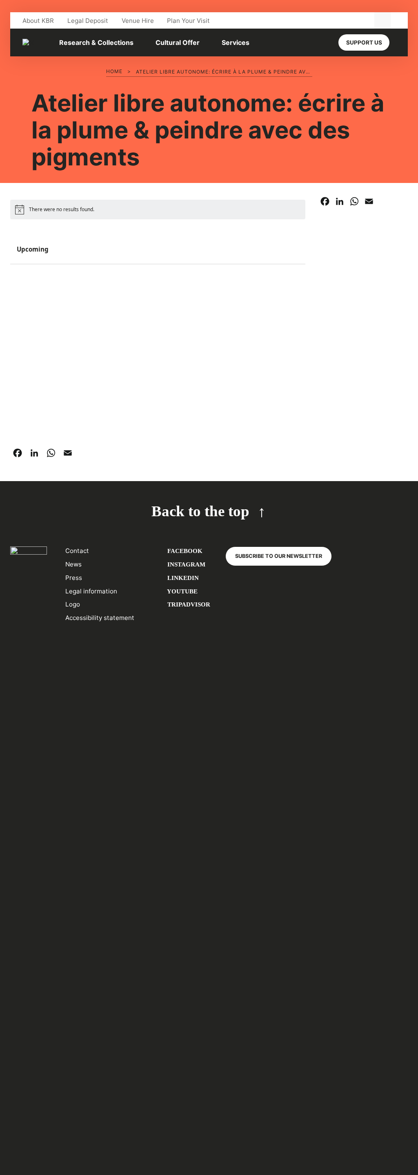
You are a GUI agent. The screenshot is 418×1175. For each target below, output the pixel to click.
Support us (364, 42)
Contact (77, 551)
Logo (72, 604)
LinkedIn (182, 577)
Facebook (184, 550)
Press (73, 578)
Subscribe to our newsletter (278, 556)
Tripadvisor (188, 604)
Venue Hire (138, 21)
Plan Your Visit (188, 21)
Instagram (185, 564)
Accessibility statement (99, 618)
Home (114, 71)
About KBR (38, 21)
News (73, 564)
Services (235, 42)
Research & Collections (96, 42)
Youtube (182, 591)
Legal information (91, 591)
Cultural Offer (178, 42)
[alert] (157, 209)
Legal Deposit (87, 21)
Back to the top (200, 511)
